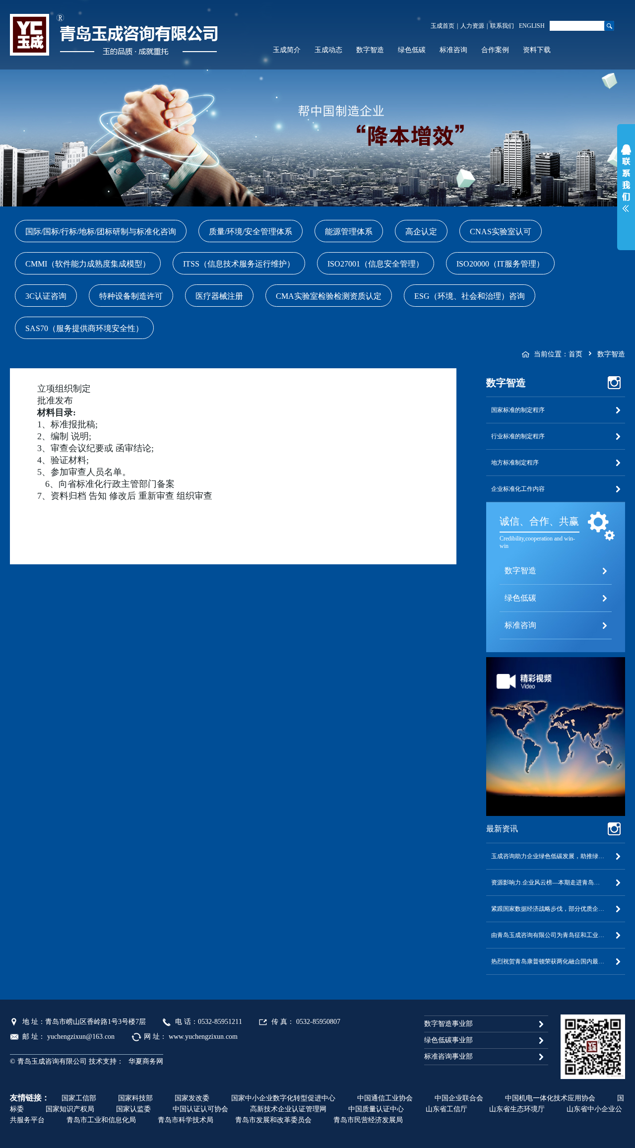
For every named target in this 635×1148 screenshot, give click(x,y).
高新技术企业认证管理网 (288, 1109)
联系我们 (502, 25)
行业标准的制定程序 (518, 436)
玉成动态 (328, 50)
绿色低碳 (412, 50)
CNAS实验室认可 (500, 231)
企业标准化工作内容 (518, 488)
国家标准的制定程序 (518, 409)
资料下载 (537, 50)
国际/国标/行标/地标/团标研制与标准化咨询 (100, 231)
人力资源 (472, 25)
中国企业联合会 (459, 1098)
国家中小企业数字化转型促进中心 (283, 1098)
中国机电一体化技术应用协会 (550, 1098)
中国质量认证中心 (376, 1109)
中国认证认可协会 (200, 1109)
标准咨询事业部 (448, 1056)
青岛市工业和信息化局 (101, 1120)
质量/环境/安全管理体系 (250, 231)
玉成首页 (442, 25)
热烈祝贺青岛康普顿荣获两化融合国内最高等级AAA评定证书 (555, 961)
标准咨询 (453, 50)
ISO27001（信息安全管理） (375, 264)
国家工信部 (79, 1098)
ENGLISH (532, 25)
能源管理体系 (349, 231)
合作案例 (495, 50)
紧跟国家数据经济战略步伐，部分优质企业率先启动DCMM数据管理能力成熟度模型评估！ (555, 908)
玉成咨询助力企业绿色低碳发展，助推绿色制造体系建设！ (555, 856)
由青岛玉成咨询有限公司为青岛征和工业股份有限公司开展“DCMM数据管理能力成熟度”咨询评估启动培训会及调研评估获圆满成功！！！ (555, 935)
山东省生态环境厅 (517, 1109)
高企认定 (421, 231)
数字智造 (370, 50)
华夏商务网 (145, 1061)
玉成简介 (287, 50)
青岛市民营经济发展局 (368, 1120)
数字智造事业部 (448, 1023)
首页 (575, 354)
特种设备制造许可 (131, 296)
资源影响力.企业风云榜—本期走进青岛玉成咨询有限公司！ (555, 882)
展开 (626, 180)
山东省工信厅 (446, 1109)
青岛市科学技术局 (185, 1120)
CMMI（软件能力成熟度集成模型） (87, 264)
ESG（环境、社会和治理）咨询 (469, 296)
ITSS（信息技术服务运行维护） (239, 264)
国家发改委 (192, 1098)
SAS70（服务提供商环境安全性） (84, 328)
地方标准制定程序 (515, 462)
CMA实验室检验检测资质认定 (328, 296)
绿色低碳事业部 (448, 1040)
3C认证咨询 (45, 296)
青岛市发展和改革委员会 (273, 1120)
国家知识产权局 (70, 1109)
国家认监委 (133, 1109)
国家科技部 (135, 1098)
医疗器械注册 (219, 296)
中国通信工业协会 (385, 1098)
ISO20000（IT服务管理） (500, 264)
